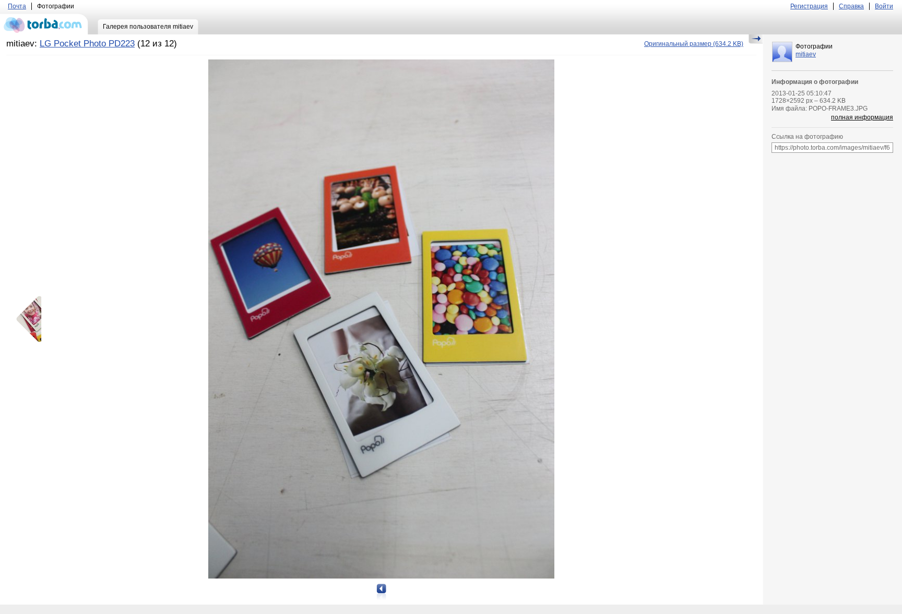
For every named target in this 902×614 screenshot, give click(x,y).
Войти (884, 6)
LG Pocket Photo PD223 (87, 44)
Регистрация (809, 6)
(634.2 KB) (693, 43)
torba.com (44, 24)
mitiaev (806, 54)
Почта (17, 6)
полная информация (862, 117)
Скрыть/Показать (756, 39)
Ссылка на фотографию (807, 136)
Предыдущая (32, 319)
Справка (851, 6)
